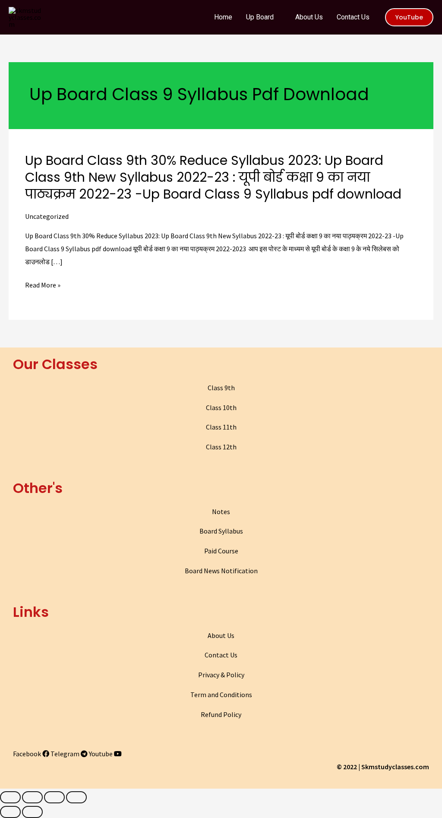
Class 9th (221, 387)
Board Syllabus (221, 531)
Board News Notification (221, 570)
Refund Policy (221, 714)
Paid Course (221, 550)
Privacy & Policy (221, 674)
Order (403, 14)
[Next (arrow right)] (32, 812)
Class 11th (221, 427)
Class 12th (221, 446)
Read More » (42, 285)
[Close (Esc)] (10, 797)
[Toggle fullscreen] (54, 797)
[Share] (32, 797)
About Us (221, 635)
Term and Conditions (221, 694)
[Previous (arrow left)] (10, 812)
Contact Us (221, 655)
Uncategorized (47, 216)
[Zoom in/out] (76, 797)
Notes (221, 511)
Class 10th (221, 407)
